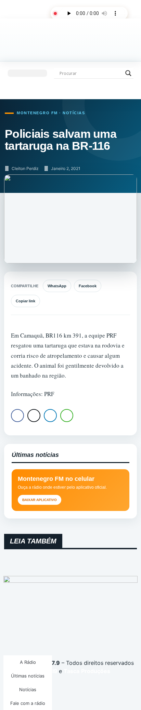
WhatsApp (57, 286)
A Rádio (28, 662)
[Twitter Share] (33, 415)
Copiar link (25, 301)
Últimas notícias (27, 676)
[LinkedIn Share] (50, 415)
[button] (27, 73)
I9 (54, 671)
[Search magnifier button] (128, 73)
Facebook (88, 286)
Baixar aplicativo (39, 500)
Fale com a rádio (27, 703)
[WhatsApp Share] (66, 415)
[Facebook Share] (17, 415)
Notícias (27, 689)
